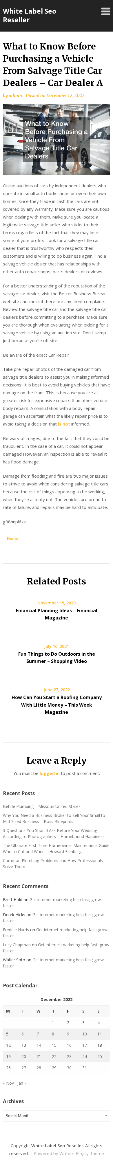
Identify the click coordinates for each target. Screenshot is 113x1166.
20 (23, 1056)
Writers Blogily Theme (81, 1153)
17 (84, 1045)
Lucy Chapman (17, 944)
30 (69, 1067)
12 (8, 1045)
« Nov (8, 1083)
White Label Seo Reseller (29, 15)
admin (15, 95)
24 (84, 1056)
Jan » (21, 1083)
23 (69, 1056)
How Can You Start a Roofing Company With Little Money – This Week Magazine (57, 704)
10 (84, 1034)
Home (12, 538)
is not (64, 424)
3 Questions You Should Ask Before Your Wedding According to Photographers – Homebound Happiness (54, 833)
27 (23, 1067)
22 (54, 1056)
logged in (50, 773)
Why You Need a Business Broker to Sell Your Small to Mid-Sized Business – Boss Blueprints (54, 818)
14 (39, 1045)
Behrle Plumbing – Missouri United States (42, 806)
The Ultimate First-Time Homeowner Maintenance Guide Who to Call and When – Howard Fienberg (56, 848)
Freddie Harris (16, 929)
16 (69, 1045)
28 (39, 1067)
